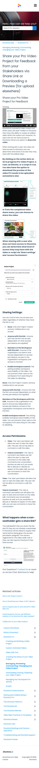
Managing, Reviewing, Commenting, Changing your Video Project (16, 48)
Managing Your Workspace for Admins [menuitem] (18, 680)
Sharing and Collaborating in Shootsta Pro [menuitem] (15, 696)
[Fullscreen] (35, 125)
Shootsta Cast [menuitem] (9, 724)
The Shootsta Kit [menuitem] (10, 706)
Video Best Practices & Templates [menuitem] (17, 715)
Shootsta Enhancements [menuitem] (14, 690)
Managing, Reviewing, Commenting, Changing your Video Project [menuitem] (19, 666)
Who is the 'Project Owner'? (12, 596)
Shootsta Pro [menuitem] (9, 637)
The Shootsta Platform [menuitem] (13, 702)
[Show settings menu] (31, 125)
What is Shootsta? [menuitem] (11, 632)
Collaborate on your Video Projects (15, 622)
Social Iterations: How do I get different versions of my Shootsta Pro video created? (18, 615)
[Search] (35, 28)
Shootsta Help (8, 43)
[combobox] (17, 28)
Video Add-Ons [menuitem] (12, 652)
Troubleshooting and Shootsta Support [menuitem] (19, 735)
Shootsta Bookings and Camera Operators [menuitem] (16, 729)
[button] (35, 628)
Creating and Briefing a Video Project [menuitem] (18, 642)
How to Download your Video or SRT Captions (18, 601)
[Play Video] (4, 125)
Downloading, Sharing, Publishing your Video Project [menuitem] (19, 673)
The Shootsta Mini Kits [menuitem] (12, 710)
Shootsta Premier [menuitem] (11, 739)
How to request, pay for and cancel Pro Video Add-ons (18, 608)
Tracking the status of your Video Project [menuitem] (19, 658)
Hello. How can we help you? (19, 23)
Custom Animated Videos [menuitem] (16, 648)
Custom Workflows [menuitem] (11, 628)
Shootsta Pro (23, 43)
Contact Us (22, 569)
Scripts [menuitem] (9, 686)
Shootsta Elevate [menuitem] (10, 719)
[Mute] (27, 125)
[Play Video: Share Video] (19, 116)
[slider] (17, 125)
